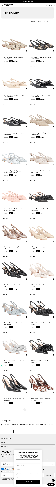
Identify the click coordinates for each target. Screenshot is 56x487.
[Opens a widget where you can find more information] (51, 484)
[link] (14, 45)
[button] (2, 5)
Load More (7, 431)
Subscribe (49, 475)
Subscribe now (28, 481)
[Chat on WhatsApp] (53, 480)
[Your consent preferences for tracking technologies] (1, 365)
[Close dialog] (40, 451)
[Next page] (31, 410)
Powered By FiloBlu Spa (47, 459)
